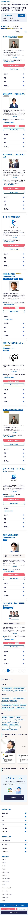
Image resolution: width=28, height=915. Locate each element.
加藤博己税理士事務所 (10, 535)
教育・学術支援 (7, 888)
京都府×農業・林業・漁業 (15, 726)
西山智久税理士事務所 (10, 603)
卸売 (4, 869)
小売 (4, 866)
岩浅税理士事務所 (9, 274)
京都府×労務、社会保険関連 (7, 710)
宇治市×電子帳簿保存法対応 (19, 688)
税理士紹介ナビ (4, 4)
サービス (5, 891)
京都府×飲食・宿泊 (12, 719)
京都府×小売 (18, 717)
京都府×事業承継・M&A (6, 705)
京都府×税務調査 (23, 705)
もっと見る (13, 797)
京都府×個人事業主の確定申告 (18, 698)
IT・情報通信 (6, 878)
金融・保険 (6, 881)
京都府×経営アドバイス (21, 707)
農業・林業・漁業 (7, 894)
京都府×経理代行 (13, 700)
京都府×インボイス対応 (6, 702)
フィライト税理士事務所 (11, 217)
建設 (4, 859)
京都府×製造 (11, 717)
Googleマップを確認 (9, 61)
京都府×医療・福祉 (5, 729)
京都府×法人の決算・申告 (6, 698)
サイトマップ (6, 905)
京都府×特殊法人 (14, 729)
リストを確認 (22, 909)
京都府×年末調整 (5, 700)
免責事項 (22, 905)
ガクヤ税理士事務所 (10, 37)
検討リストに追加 (14, 69)
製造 (4, 862)
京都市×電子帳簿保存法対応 (7, 688)
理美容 (5, 885)
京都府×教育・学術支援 (14, 724)
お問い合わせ (6, 909)
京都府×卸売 (4, 719)
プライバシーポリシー (14, 905)
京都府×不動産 (21, 719)
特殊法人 (5, 900)
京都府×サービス (5, 726)
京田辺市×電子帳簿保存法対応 (20, 690)
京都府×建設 (4, 717)
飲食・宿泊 (6, 872)
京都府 (9, 4)
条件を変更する (21, 15)
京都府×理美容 (4, 724)
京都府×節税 (15, 705)
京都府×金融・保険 (15, 722)
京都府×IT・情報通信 (6, 722)
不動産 (5, 875)
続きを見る (15, 57)
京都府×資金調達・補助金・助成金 (8, 707)
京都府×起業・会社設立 (17, 702)
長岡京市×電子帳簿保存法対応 (7, 690)
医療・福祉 (6, 897)
